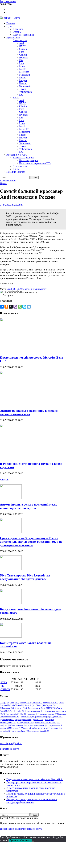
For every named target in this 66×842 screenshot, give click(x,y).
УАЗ (23, 714)
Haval (24, 702)
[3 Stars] (12, 291)
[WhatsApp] (20, 307)
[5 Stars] (17, 291)
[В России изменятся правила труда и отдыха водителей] (28, 457)
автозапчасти (12, 717)
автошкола (43, 717)
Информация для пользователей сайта (21, 828)
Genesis (23, 54)
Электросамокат (49, 714)
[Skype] (24, 307)
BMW (22, 46)
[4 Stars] (15, 291)
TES (2, 686)
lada (54, 702)
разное (18, 728)
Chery (4, 702)
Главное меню (8, 180)
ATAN (3, 682)
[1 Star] (4, 292)
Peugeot (23, 80)
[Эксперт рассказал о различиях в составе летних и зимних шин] (28, 404)
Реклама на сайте (9, 748)
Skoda (40, 705)
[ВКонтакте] (2, 307)
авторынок (28, 717)
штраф (5, 731)
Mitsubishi (24, 74)
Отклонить (25, 840)
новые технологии (38, 725)
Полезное (18, 29)
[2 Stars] (9, 291)
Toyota (22, 89)
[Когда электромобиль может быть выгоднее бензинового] (11, 603)
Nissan (22, 77)
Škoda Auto (25, 86)
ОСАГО (10, 711)
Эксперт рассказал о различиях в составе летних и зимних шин (29, 412)
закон (49, 719)
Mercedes (24, 71)
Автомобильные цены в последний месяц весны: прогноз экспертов (28, 506)
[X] (11, 307)
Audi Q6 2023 (14, 289)
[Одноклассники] (6, 307)
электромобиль (39, 731)
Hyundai (23, 57)
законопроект (8, 722)
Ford (21, 51)
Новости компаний (23, 34)
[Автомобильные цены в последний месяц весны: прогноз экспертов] (11, 498)
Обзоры (17, 31)
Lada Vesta (17, 705)
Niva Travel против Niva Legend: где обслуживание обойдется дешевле (25, 577)
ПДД (21, 711)
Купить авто (13, 37)
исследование (25, 722)
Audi (21, 43)
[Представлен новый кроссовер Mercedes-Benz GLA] (28, 351)
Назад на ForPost (15, 171)
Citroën (23, 49)
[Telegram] (29, 307)
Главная (10, 23)
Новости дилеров (28, 160)
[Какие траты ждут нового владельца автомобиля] (11, 636)
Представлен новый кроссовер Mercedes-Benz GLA (34, 779)
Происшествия (35, 711)
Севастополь (20, 40)
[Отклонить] (33, 841)
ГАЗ (21, 94)
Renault (23, 83)
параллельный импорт (34, 289)
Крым (16, 97)
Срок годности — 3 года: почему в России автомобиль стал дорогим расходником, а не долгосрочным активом (31, 541)
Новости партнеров (23, 157)
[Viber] (15, 307)
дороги (38, 719)
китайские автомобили (47, 722)
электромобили (20, 731)
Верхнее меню (8, 1)
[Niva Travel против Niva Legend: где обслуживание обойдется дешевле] (11, 569)
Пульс (9, 26)
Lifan (22, 66)
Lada (21, 63)
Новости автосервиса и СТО (35, 163)
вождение (25, 719)
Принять (14, 840)
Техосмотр (12, 714)
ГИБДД (51, 708)
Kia (21, 60)
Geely (14, 702)
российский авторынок (37, 728)
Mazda (22, 69)
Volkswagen (25, 91)
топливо (56, 728)
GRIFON (5, 689)
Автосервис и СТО (16, 154)
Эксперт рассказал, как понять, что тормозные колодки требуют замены (31, 801)
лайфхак (6, 725)
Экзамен (33, 714)
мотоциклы (20, 725)
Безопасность (36, 708)
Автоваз (21, 708)
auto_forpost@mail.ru (11, 743)
